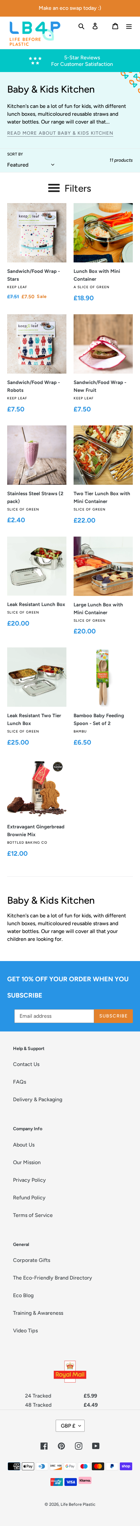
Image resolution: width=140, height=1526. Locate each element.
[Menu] (129, 26)
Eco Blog (23, 1295)
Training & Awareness (38, 1313)
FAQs (19, 1082)
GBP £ (68, 1426)
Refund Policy (29, 1197)
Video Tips (25, 1330)
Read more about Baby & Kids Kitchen (60, 133)
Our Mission (27, 1162)
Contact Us (26, 1064)
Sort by (15, 154)
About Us (24, 1145)
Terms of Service (33, 1215)
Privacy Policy (29, 1180)
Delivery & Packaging (37, 1099)
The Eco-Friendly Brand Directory (52, 1278)
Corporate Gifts (31, 1260)
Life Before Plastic (78, 1504)
